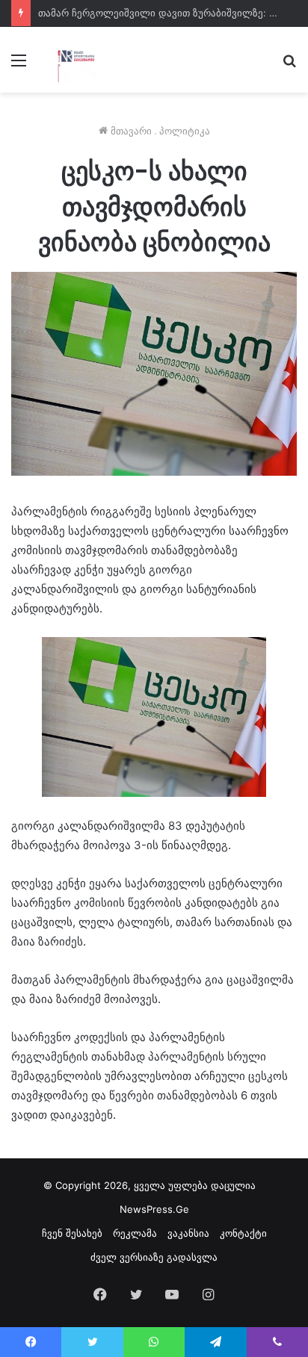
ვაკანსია (188, 1233)
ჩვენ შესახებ (72, 1233)
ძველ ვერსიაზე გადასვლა (154, 1257)
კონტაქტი (243, 1233)
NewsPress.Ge (154, 1209)
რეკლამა (135, 1233)
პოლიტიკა (184, 131)
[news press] (77, 59)
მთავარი (130, 131)
